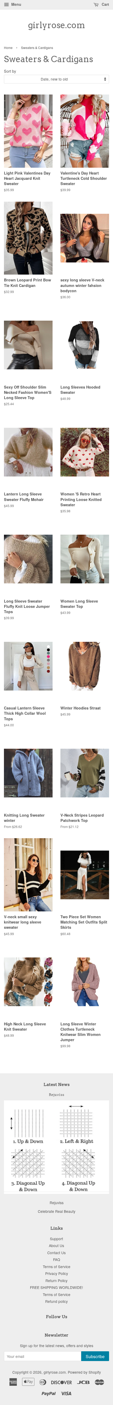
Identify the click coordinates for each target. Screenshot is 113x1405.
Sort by (10, 71)
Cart (105, 4)
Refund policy (56, 1301)
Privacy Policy (56, 1273)
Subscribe (95, 1356)
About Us (56, 1245)
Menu (15, 4)
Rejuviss (56, 1095)
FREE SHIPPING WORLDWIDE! (56, 1287)
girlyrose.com (56, 25)
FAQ (56, 1259)
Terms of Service (56, 1266)
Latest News (57, 1084)
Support (56, 1238)
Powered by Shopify (84, 1372)
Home (8, 47)
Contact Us (56, 1252)
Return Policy (56, 1280)
